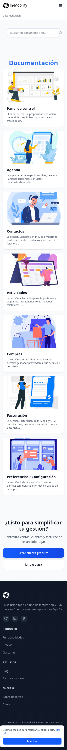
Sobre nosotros (13, 697)
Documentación (12, 15)
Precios (7, 645)
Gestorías (9, 652)
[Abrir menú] (60, 5)
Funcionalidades (13, 637)
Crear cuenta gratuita (33, 553)
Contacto (9, 704)
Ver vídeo (36, 565)
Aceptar (32, 741)
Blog (6, 671)
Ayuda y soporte (13, 678)
